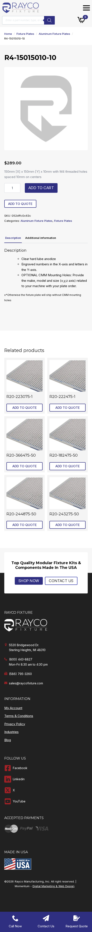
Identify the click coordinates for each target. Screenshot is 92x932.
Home (8, 33)
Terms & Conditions (18, 716)
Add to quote (20, 204)
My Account (13, 708)
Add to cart (41, 188)
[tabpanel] (46, 275)
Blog (7, 740)
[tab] (13, 238)
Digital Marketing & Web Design (53, 886)
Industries (11, 732)
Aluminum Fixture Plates (54, 33)
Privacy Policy (14, 724)
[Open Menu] (86, 7)
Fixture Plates (25, 33)
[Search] (49, 20)
